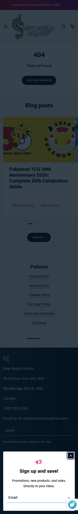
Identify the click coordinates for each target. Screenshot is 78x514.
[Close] (71, 456)
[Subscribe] (69, 498)
